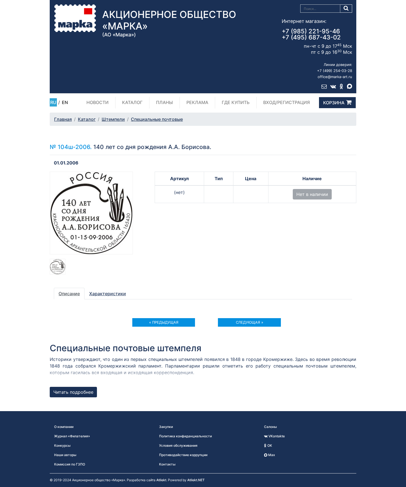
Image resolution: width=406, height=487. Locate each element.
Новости (97, 102)
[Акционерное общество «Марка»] (75, 18)
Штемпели (113, 119)
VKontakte (276, 436)
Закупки (166, 427)
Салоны (270, 427)
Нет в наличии (312, 194)
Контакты (167, 464)
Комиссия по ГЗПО (69, 464)
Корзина (333, 102)
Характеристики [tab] (107, 293)
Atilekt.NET (196, 480)
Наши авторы (65, 455)
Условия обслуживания (178, 445)
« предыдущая (163, 322)
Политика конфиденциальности (185, 436)
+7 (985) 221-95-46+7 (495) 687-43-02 (311, 34)
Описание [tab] (69, 293)
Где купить (236, 102)
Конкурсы (62, 445)
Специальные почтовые (157, 119)
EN (65, 102)
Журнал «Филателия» (72, 436)
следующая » (249, 322)
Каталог (132, 102)
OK (269, 445)
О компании (63, 427)
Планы (164, 102)
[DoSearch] (346, 8)
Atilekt (161, 480)
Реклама (197, 102)
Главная (63, 119)
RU (53, 102)
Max (271, 455)
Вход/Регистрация (286, 102)
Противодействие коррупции (183, 455)
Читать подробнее (73, 392)
